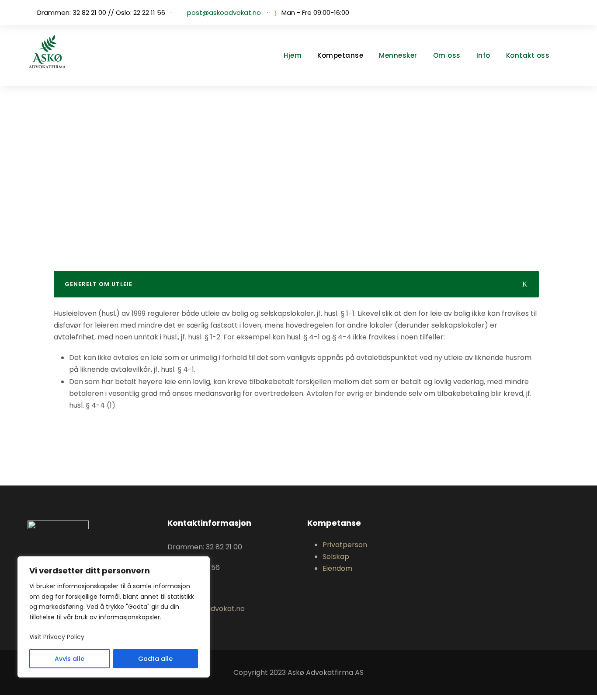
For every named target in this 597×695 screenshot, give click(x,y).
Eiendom (337, 568)
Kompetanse (340, 55)
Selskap (336, 557)
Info (483, 55)
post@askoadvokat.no (224, 12)
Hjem (293, 55)
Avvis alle (69, 658)
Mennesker (398, 55)
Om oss (447, 55)
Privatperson (345, 545)
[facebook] (566, 12)
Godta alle (155, 658)
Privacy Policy (63, 636)
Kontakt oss (528, 55)
